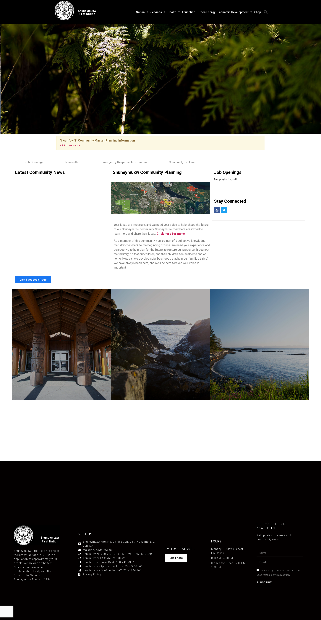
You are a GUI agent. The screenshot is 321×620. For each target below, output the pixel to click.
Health (172, 12)
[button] (265, 12)
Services (156, 12)
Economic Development (233, 12)
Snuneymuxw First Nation (87, 12)
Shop (257, 12)
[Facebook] (217, 210)
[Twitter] (224, 210)
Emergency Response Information (124, 162)
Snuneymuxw (50, 537)
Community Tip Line (182, 162)
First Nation (50, 541)
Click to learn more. (70, 145)
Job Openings (34, 162)
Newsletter (72, 162)
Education (188, 12)
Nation (140, 12)
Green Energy (206, 12)
